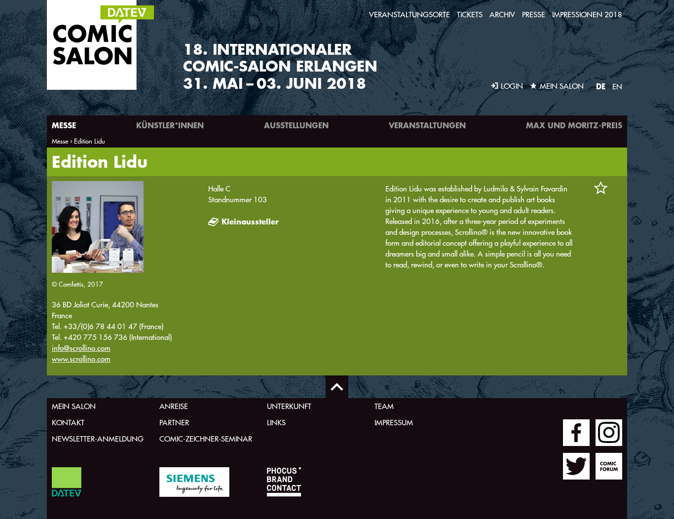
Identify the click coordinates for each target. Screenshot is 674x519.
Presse (533, 14)
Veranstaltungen (427, 125)
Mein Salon (74, 406)
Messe (64, 125)
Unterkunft (289, 406)
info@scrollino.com (81, 348)
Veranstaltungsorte (409, 14)
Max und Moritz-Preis (574, 125)
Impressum (393, 422)
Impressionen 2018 (587, 14)
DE (600, 86)
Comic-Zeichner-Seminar (205, 439)
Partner (174, 422)
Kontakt (68, 422)
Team (384, 406)
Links (276, 422)
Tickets (470, 14)
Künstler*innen (170, 125)
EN (617, 86)
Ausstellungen (296, 125)
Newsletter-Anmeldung (98, 439)
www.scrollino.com (81, 359)
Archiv (502, 14)
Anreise (173, 406)
